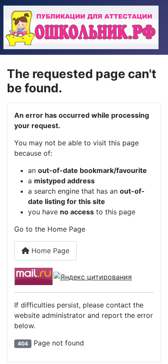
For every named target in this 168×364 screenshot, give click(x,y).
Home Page (49, 250)
